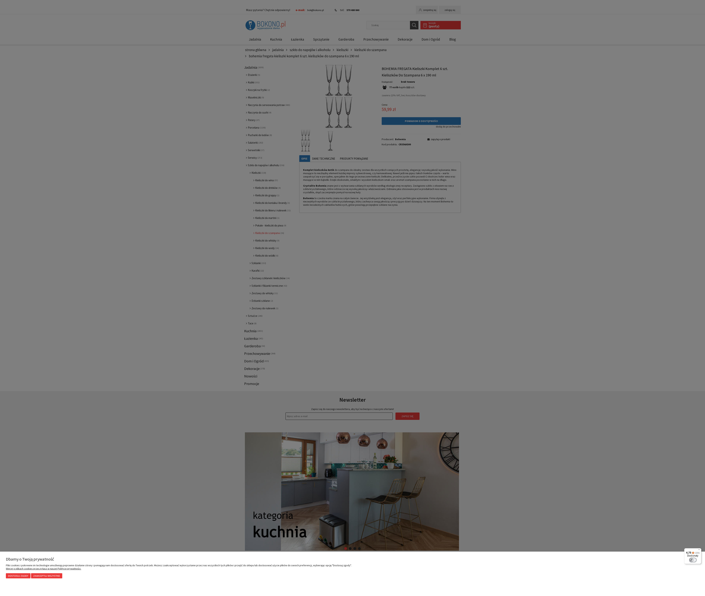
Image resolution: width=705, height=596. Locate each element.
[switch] (693, 560)
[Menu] (699, 550)
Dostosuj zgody (18, 575)
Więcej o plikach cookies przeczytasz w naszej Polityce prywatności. (43, 568)
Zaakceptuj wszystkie (46, 575)
